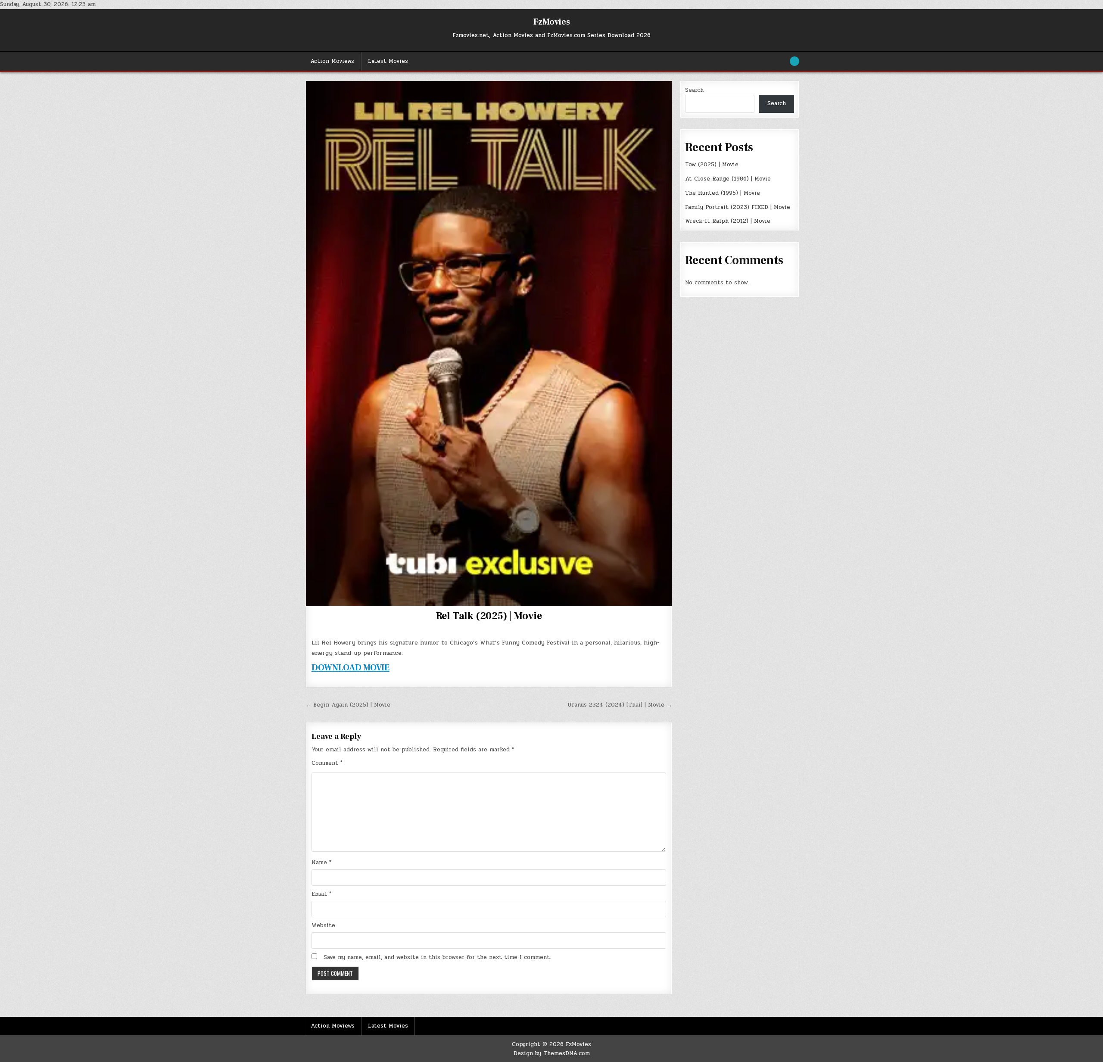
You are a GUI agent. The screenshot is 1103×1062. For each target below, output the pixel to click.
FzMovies (551, 22)
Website (323, 925)
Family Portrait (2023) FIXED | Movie (737, 207)
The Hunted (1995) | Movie (722, 193)
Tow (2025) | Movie (711, 164)
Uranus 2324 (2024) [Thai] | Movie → (619, 705)
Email (321, 894)
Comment (327, 763)
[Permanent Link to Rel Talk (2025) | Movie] (488, 343)
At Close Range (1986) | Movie (728, 178)
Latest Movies (388, 61)
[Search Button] (794, 61)
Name (321, 862)
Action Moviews (332, 61)
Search (694, 90)
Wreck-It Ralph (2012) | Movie (727, 221)
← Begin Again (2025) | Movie (347, 705)
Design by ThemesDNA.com (552, 1053)
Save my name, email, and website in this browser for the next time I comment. (437, 957)
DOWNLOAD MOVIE (350, 667)
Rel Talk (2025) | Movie (489, 616)
